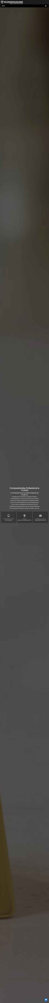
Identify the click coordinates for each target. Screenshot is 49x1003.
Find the (25, 519)
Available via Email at (40, 519)
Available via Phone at (8, 519)
